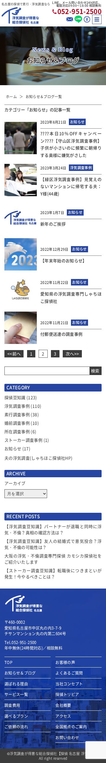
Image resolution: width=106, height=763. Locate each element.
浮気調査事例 (17, 406)
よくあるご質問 (69, 672)
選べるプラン (16, 716)
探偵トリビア (67, 694)
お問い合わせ (67, 737)
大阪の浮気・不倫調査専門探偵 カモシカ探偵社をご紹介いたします (53, 559)
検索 (95, 371)
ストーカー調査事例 (23, 440)
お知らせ (12, 448)
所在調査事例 (17, 431)
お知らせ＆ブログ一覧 (44, 96)
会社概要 (63, 705)
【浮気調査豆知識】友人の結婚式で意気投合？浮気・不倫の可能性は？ (53, 544)
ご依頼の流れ (16, 726)
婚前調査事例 (17, 423)
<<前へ (14, 354)
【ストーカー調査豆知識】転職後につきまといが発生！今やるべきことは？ (53, 573)
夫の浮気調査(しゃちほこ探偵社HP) (38, 458)
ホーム (11, 96)
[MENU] (97, 19)
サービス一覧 (16, 694)
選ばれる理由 (16, 683)
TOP (8, 662)
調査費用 (12, 705)
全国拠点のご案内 (71, 726)
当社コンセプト (69, 683)
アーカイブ (15, 483)
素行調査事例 (17, 414)
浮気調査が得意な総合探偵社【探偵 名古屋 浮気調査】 (54, 753)
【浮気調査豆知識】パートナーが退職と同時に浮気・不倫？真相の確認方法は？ (53, 529)
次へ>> (72, 354)
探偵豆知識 (15, 397)
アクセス (63, 716)
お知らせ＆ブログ (20, 672)
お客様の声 (65, 662)
